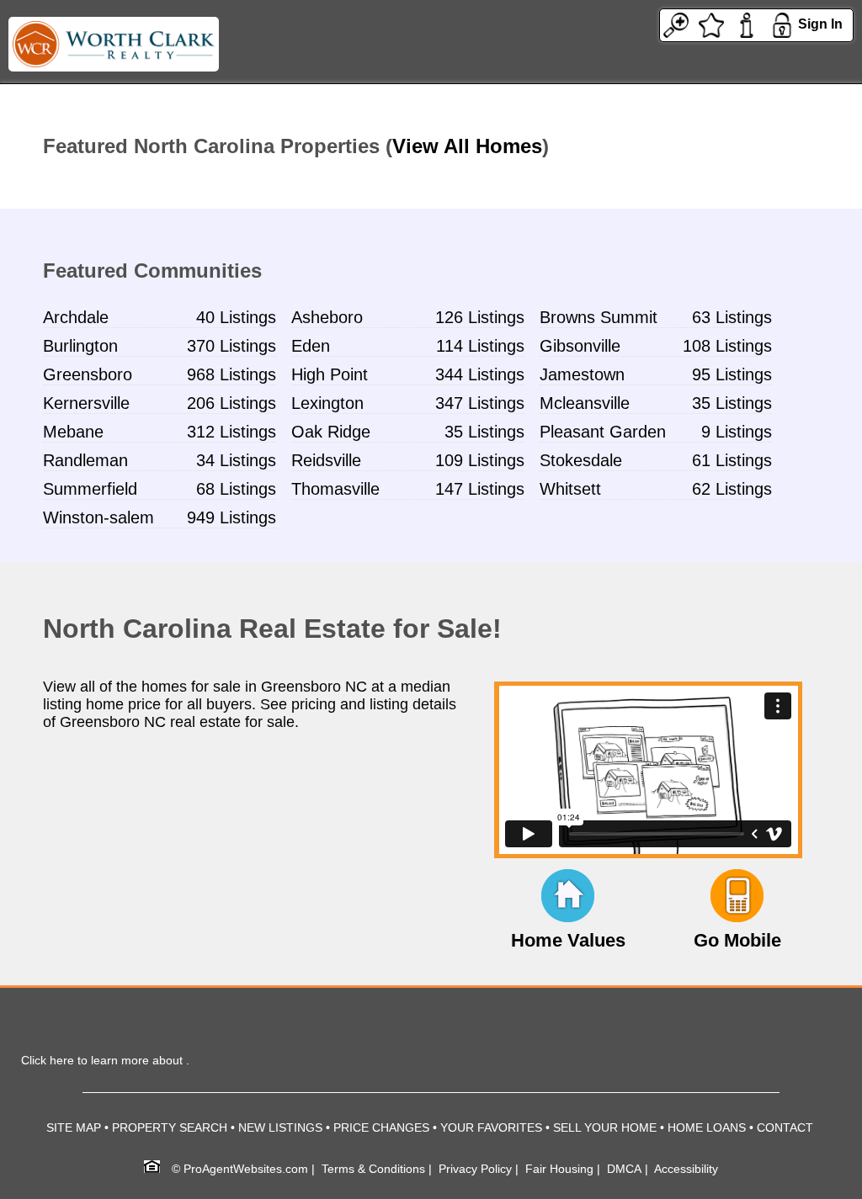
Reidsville (326, 460)
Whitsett (570, 489)
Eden (310, 346)
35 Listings (732, 403)
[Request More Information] (747, 24)
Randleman (85, 460)
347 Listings (479, 403)
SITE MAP (73, 1127)
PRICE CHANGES (381, 1127)
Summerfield (90, 489)
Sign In (820, 24)
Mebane (73, 431)
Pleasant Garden (603, 431)
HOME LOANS (707, 1127)
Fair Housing (559, 1168)
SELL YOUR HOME (605, 1127)
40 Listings (236, 317)
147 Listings (479, 489)
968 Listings (231, 374)
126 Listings (479, 317)
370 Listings (231, 346)
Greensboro (87, 374)
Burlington (80, 346)
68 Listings (236, 489)
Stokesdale (581, 460)
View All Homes (467, 146)
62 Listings (732, 489)
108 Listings (727, 346)
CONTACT (785, 1127)
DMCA (624, 1168)
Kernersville (86, 403)
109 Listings (479, 460)
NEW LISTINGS (280, 1127)
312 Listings (231, 431)
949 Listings (231, 517)
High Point (329, 374)
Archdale (76, 317)
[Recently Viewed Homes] (676, 24)
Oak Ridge (330, 431)
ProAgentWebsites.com (246, 1168)
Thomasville (335, 489)
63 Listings (732, 317)
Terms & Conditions (373, 1168)
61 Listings (732, 460)
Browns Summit (598, 317)
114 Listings (480, 346)
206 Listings (231, 403)
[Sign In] (782, 24)
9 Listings (736, 431)
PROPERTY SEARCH (169, 1127)
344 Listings (479, 374)
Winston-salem (98, 517)
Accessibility (686, 1168)
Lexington (327, 403)
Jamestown (582, 374)
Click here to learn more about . (105, 1060)
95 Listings (732, 374)
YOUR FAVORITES (491, 1127)
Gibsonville (580, 346)
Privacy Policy (475, 1168)
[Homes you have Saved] (711, 24)
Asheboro (327, 317)
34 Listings (236, 460)
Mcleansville (585, 403)
